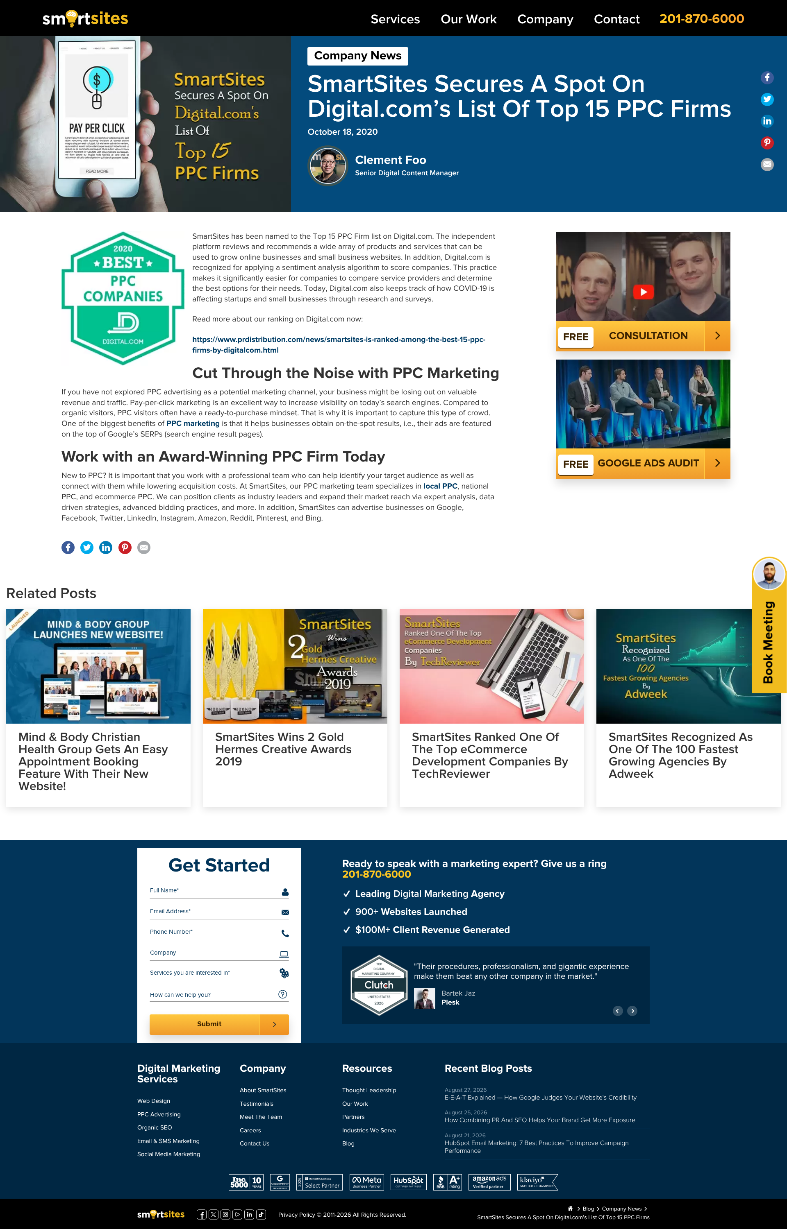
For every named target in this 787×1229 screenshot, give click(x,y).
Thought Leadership (369, 1090)
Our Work (469, 19)
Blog (348, 1144)
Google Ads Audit (648, 463)
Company (545, 19)
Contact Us (255, 1144)
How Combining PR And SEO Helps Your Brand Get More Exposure (540, 1120)
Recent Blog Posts (488, 1069)
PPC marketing (193, 424)
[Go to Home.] (570, 1209)
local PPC (440, 487)
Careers (250, 1130)
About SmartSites (263, 1090)
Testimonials (256, 1104)
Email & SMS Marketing (168, 1141)
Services (396, 19)
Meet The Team (261, 1117)
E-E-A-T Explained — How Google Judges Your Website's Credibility (541, 1098)
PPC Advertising (159, 1114)
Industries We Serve (369, 1130)
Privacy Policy (296, 1215)
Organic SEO (154, 1128)
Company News (358, 56)
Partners (353, 1117)
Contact (617, 19)
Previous (618, 1007)
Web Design (153, 1101)
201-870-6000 (702, 19)
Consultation (648, 336)
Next (632, 1007)
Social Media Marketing (168, 1154)
